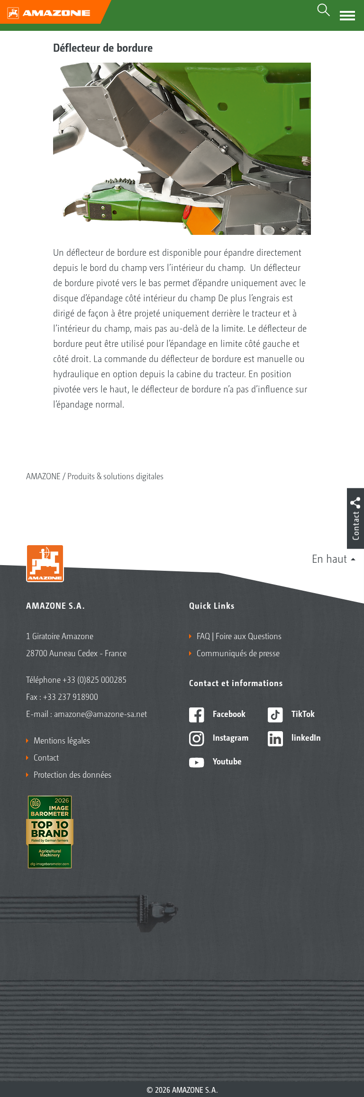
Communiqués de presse (238, 652)
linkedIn (305, 737)
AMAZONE (43, 475)
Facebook (228, 713)
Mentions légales (62, 739)
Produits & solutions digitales (115, 475)
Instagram (229, 737)
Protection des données (72, 774)
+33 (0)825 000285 (95, 679)
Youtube (226, 760)
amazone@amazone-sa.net (100, 713)
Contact (46, 757)
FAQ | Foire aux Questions (239, 635)
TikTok (302, 713)
